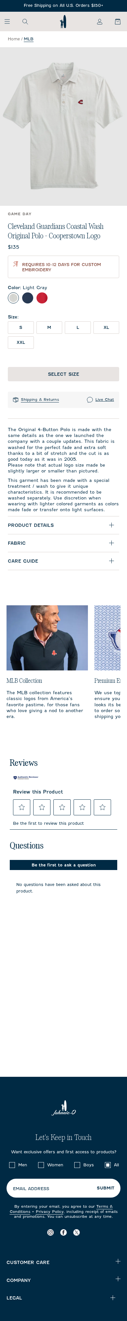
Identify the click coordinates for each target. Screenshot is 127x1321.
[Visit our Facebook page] (63, 1232)
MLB (29, 38)
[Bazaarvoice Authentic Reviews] (26, 778)
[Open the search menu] (25, 21)
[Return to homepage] (63, 21)
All (116, 1164)
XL (106, 327)
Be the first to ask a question (64, 865)
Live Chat (104, 399)
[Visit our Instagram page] (50, 1232)
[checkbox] (12, 1165)
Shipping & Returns (40, 399)
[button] (22, 807)
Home (14, 38)
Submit (105, 1188)
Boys (88, 1164)
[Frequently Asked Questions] (63, 5)
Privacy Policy (50, 1211)
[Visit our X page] (76, 1232)
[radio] (13, 297)
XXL (21, 342)
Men (22, 1164)
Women (55, 1164)
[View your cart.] (113, 21)
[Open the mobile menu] (10, 21)
